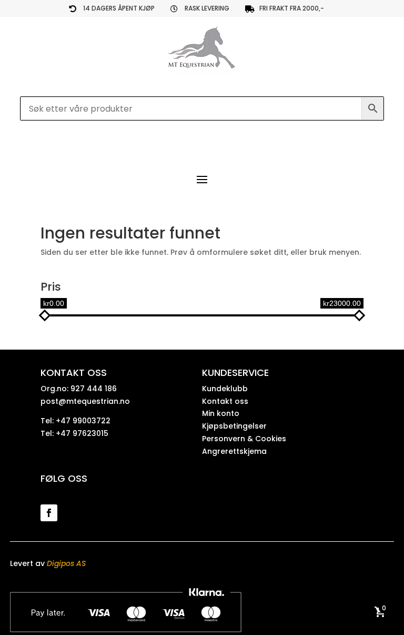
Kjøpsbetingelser (234, 426)
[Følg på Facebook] (49, 512)
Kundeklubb (225, 388)
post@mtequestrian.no (85, 401)
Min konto (220, 413)
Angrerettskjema (234, 451)
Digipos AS (66, 563)
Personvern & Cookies (244, 438)
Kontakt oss (225, 401)
